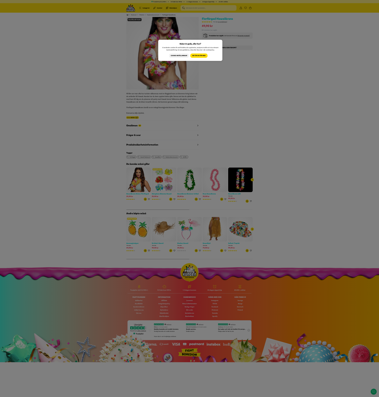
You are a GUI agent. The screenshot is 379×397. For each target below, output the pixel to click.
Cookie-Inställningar (179, 56)
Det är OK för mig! (199, 56)
